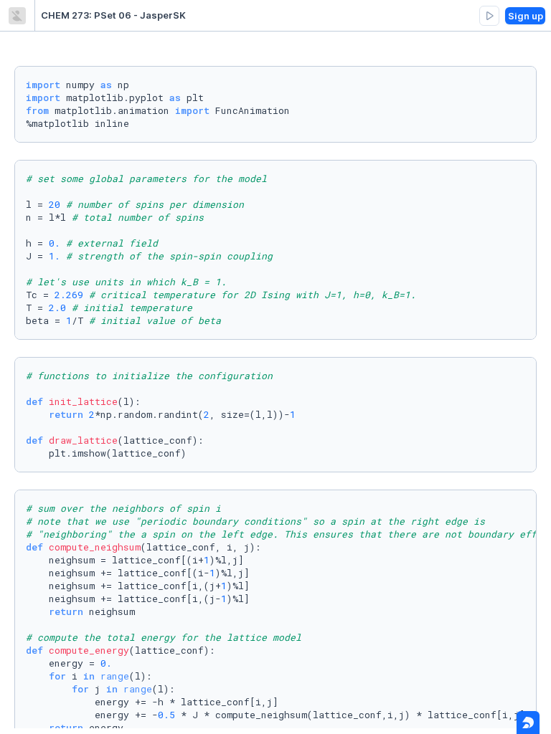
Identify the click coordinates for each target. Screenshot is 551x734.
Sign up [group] (525, 16)
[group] (489, 16)
